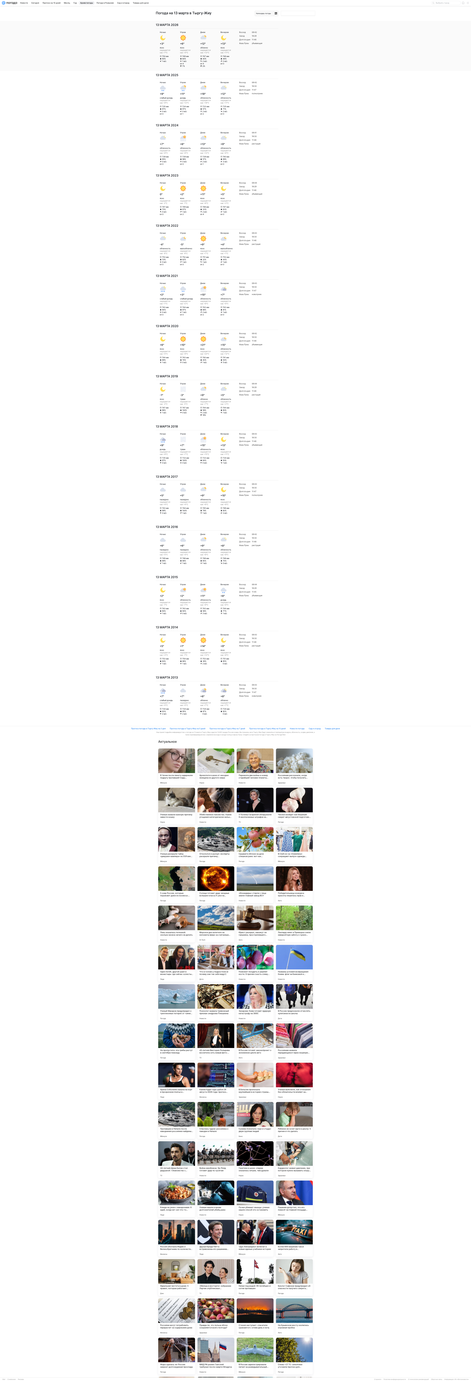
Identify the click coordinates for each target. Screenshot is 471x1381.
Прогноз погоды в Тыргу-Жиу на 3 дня (148, 728)
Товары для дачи (332, 728)
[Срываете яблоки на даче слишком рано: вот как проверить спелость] (255, 845)
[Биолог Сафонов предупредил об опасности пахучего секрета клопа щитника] (294, 1277)
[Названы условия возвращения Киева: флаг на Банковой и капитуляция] (294, 963)
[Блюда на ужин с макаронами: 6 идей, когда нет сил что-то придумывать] (176, 1199)
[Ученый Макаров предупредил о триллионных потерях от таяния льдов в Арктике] (176, 1002)
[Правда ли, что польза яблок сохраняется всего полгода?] (215, 1316)
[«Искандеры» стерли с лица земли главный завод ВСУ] (255, 884)
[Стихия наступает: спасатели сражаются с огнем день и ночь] (255, 1316)
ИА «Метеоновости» (461, 1379)
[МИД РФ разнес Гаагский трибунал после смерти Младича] (215, 1356)
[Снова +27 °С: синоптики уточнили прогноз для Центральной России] (294, 1356)
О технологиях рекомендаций (418, 1379)
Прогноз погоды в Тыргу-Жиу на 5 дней (187, 728)
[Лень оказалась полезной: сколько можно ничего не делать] (176, 924)
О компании (11, 1379)
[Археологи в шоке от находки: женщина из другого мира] (215, 766)
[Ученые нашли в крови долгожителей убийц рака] (215, 1199)
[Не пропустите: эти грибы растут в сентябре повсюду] (176, 1041)
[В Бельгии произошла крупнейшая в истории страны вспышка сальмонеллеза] (255, 1081)
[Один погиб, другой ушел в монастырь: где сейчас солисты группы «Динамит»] (176, 963)
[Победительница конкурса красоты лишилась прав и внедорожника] (294, 884)
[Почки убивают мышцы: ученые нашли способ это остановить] (255, 1199)
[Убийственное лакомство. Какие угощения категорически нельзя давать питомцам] (215, 806)
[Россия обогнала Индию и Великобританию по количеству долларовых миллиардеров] (176, 1238)
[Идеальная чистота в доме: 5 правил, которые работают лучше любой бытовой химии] (176, 1277)
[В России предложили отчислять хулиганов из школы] (294, 1002)
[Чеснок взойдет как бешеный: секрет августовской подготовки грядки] (294, 806)
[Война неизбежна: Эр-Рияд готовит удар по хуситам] (215, 1159)
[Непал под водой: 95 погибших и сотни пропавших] (255, 1277)
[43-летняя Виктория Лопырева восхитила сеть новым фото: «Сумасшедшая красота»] (215, 1041)
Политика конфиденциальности (395, 1379)
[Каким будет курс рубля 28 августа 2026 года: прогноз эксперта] (215, 1081)
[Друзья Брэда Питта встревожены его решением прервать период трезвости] (215, 1238)
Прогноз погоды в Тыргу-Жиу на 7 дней (227, 728)
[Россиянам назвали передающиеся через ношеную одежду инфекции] (294, 1041)
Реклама (21, 1379)
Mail (3, 1379)
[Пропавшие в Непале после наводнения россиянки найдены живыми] (176, 1120)
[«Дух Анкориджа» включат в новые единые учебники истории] (255, 1238)
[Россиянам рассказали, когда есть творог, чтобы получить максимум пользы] (294, 766)
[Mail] (3, 3)
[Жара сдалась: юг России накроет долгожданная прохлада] (176, 1356)
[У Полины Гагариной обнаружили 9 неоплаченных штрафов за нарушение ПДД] (255, 806)
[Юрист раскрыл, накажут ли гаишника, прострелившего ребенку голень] (255, 924)
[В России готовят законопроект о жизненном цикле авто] (255, 1041)
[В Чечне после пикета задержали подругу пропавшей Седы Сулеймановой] (176, 766)
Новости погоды (297, 728)
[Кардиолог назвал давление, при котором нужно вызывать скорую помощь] (294, 1159)
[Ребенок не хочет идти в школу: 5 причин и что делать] (294, 1120)
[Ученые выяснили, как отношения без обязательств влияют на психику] (294, 1081)
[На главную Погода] (11, 3)
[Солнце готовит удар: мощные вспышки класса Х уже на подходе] (215, 884)
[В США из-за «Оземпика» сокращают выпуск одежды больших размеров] (294, 845)
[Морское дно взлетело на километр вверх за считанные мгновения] (215, 924)
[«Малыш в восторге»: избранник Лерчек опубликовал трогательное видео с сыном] (215, 1277)
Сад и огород (315, 728)
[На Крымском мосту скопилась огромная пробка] (294, 1316)
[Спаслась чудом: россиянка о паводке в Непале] (215, 1120)
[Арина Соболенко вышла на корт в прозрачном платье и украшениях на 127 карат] (176, 1081)
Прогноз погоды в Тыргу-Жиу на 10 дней (267, 728)
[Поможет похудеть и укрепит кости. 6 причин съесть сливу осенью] (255, 963)
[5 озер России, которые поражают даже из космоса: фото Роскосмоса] (176, 884)
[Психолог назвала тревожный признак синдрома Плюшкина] (215, 1002)
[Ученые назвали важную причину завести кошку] (176, 806)
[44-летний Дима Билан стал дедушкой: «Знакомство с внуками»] (176, 1159)
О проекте (377, 1379)
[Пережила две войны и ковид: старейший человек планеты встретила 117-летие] (255, 766)
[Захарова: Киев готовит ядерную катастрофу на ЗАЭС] (255, 1002)
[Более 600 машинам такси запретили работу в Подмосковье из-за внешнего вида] (294, 1238)
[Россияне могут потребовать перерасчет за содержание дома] (176, 1316)
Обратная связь (436, 1379)
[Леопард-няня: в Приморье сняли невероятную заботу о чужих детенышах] (294, 924)
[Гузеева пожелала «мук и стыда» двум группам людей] (255, 1120)
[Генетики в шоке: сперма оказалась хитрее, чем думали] (255, 1159)
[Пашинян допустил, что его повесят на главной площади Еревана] (294, 1199)
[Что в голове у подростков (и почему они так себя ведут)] (215, 963)
